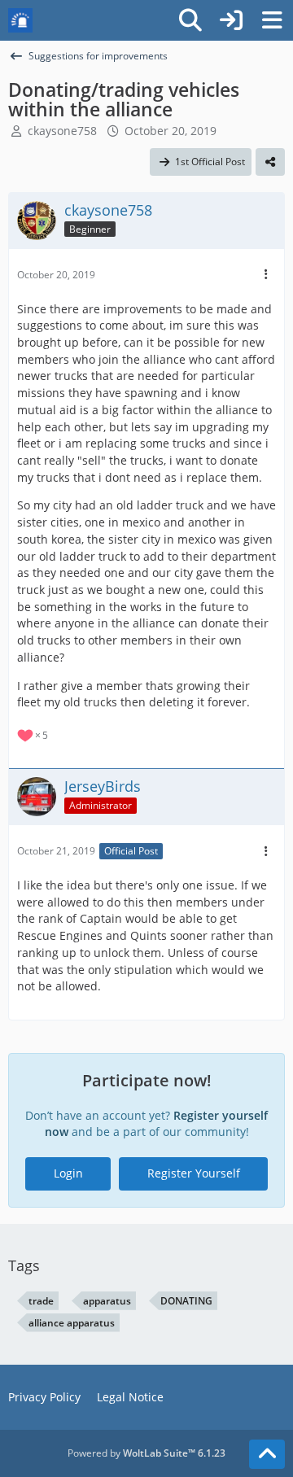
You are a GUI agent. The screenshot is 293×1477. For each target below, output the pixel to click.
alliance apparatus (71, 1323)
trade (41, 1301)
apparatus (107, 1301)
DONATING (186, 1301)
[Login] (231, 20)
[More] (266, 274)
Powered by (146, 1453)
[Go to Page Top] (267, 1454)
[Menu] (272, 20)
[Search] (190, 20)
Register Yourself (193, 1173)
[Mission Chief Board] (20, 20)
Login (68, 1173)
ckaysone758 (62, 130)
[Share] (270, 162)
